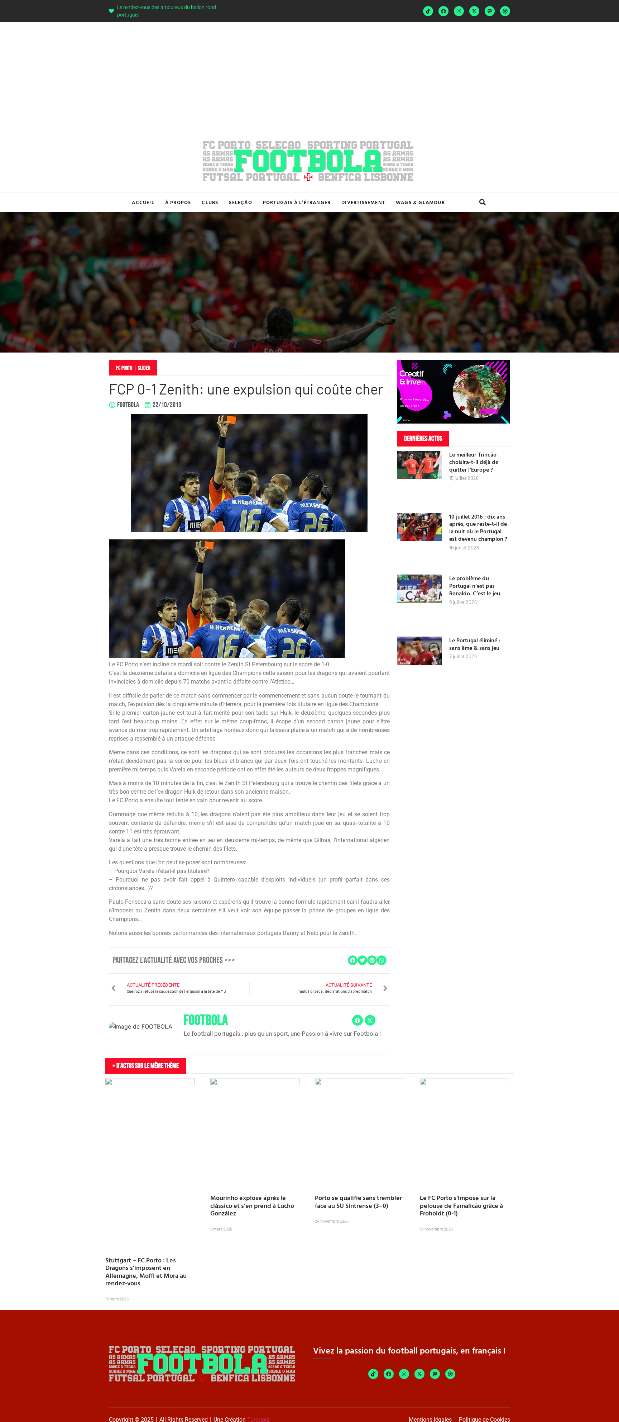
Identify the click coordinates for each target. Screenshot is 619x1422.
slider (144, 368)
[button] (482, 202)
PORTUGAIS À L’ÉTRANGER (297, 202)
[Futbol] (505, 11)
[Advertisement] (309, 76)
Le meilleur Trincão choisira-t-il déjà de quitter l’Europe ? (473, 462)
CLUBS (210, 202)
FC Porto (124, 368)
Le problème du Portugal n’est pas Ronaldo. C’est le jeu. (475, 585)
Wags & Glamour (420, 202)
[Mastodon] (490, 11)
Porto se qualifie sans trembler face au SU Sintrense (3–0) (358, 1201)
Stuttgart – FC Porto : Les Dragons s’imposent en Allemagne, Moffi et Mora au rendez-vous (146, 1271)
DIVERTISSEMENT (363, 202)
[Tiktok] (428, 11)
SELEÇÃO (240, 202)
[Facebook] (443, 11)
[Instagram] (459, 11)
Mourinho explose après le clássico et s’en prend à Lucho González (252, 1205)
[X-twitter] (474, 11)
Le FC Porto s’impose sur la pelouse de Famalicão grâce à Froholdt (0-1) (461, 1205)
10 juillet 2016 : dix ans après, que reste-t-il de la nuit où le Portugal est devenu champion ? (478, 527)
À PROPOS (178, 202)
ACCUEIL (143, 202)
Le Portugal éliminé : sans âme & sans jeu (474, 644)
